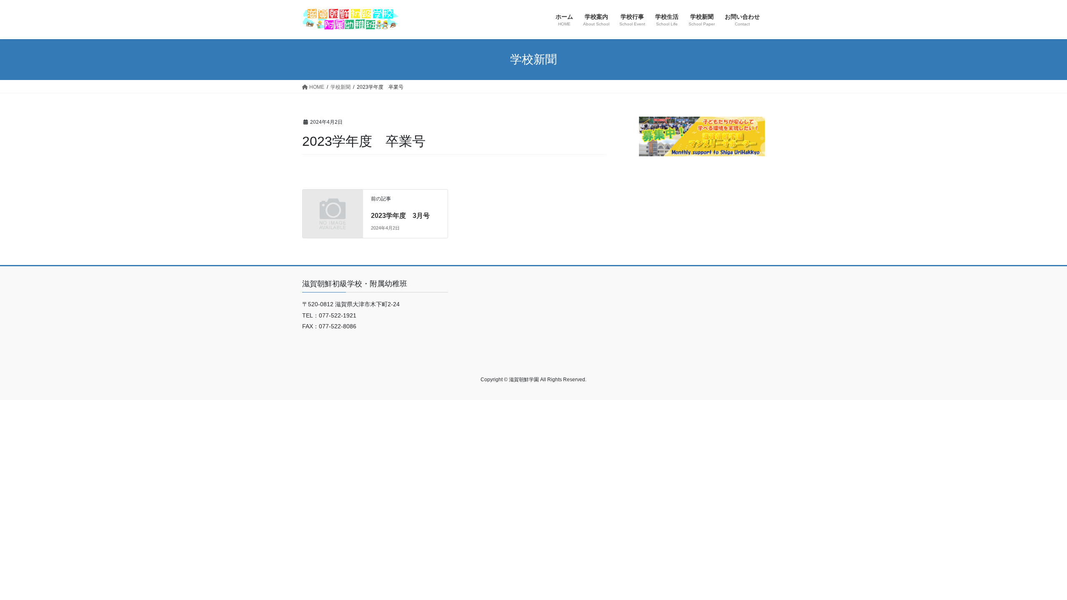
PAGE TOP (1036, 575)
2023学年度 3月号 (400, 215)
